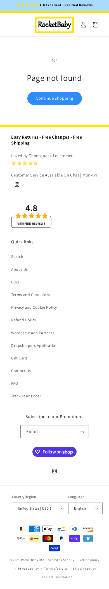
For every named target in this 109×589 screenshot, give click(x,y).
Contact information (57, 577)
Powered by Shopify (60, 560)
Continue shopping (55, 98)
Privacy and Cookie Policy (34, 307)
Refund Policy (23, 319)
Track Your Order (26, 395)
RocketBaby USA (33, 560)
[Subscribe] (82, 431)
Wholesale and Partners (32, 332)
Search (17, 256)
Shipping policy (84, 568)
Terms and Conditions (31, 294)
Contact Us (21, 370)
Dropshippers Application (34, 345)
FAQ (14, 383)
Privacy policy (28, 568)
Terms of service (56, 568)
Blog (15, 282)
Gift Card (19, 358)
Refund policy (89, 560)
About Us (19, 269)
